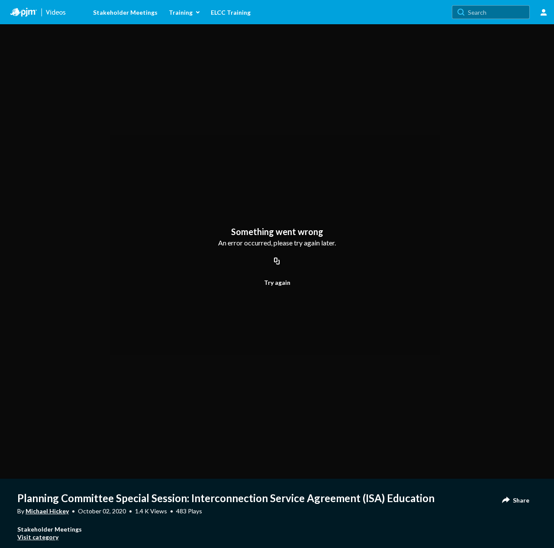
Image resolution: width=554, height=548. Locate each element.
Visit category (37, 537)
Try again (277, 282)
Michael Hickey (47, 511)
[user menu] (544, 12)
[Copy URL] (277, 261)
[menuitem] (81, 12)
